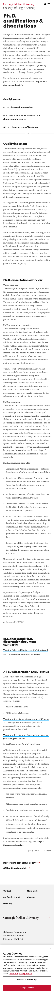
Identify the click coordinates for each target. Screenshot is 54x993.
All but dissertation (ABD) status (20, 127)
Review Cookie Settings (27, 979)
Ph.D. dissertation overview (18, 107)
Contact (7, 890)
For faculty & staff (11, 897)
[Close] (50, 949)
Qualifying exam (12, 99)
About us (31, 897)
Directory (7, 903)
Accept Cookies (27, 987)
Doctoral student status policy (21, 862)
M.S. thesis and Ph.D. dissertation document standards (21, 117)
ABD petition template (15, 867)
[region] (27, 969)
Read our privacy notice (21, 973)
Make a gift (32, 890)
